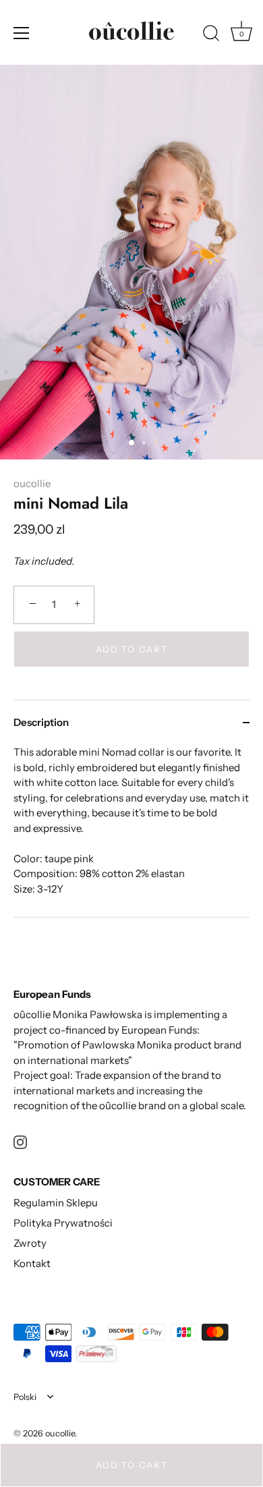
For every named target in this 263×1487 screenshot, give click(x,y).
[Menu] (21, 33)
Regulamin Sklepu (55, 1202)
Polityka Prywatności (63, 1222)
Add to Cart (132, 1464)
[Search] (211, 35)
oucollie (32, 483)
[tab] (131, 831)
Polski (24, 1397)
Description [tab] (41, 722)
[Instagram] (20, 1141)
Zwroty (30, 1243)
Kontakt (32, 1263)
